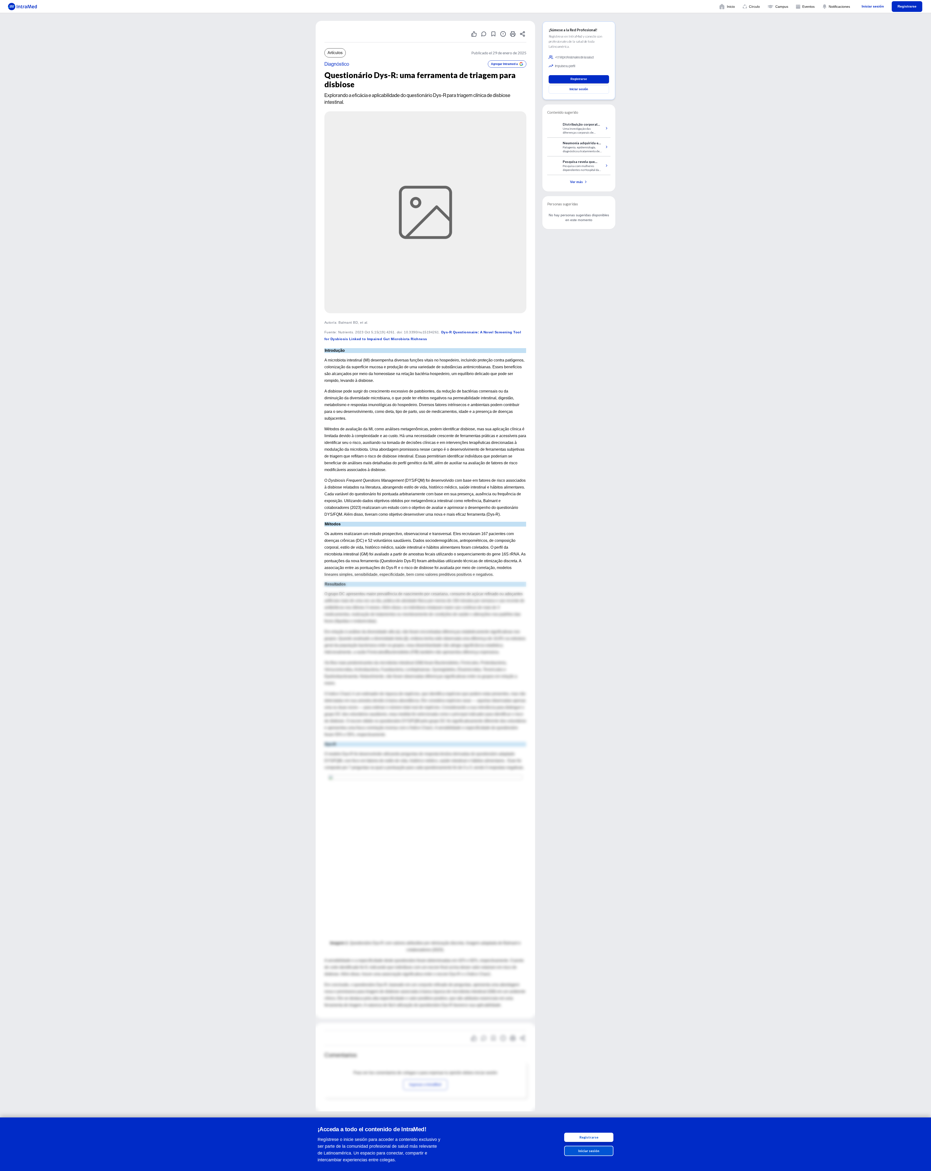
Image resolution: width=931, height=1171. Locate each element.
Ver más (576, 182)
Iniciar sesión (588, 1151)
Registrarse (588, 1137)
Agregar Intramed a (504, 64)
